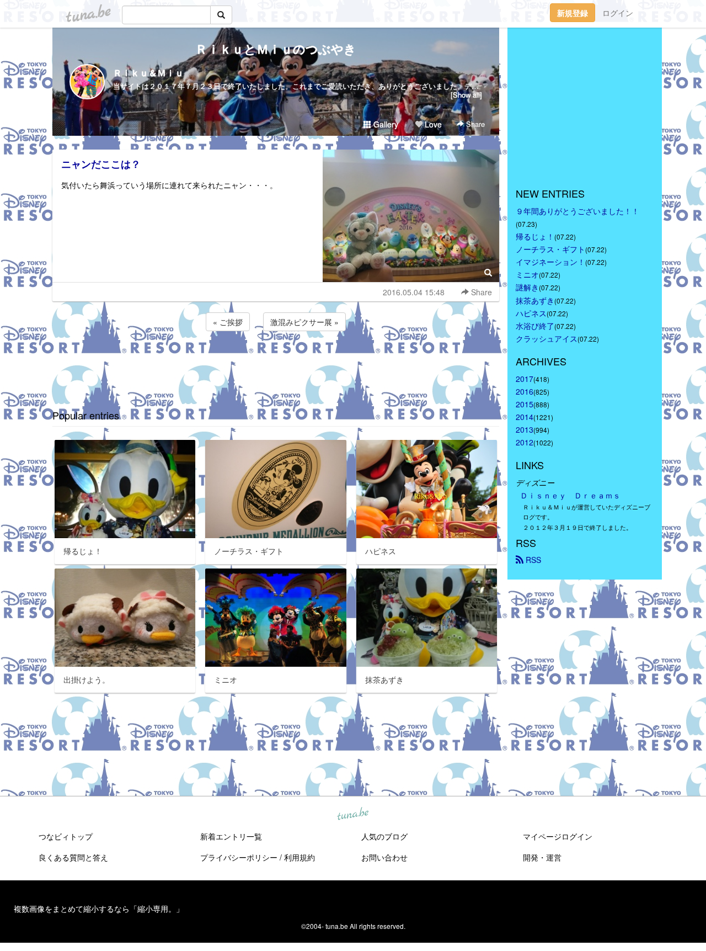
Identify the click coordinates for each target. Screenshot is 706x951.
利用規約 (299, 857)
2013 (524, 429)
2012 (524, 442)
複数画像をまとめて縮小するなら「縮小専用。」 (99, 908)
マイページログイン (557, 836)
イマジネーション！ (550, 261)
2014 (524, 416)
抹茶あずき (535, 300)
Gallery (384, 124)
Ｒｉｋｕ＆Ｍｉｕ (148, 72)
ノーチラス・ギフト (550, 248)
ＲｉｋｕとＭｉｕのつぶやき (275, 48)
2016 (524, 391)
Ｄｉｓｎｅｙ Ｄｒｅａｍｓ (570, 495)
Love (432, 124)
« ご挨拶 (228, 321)
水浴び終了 (535, 325)
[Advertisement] (275, 363)
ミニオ (527, 274)
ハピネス (531, 312)
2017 (524, 378)
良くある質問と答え (73, 857)
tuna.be (352, 815)
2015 (524, 404)
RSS (532, 559)
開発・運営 (542, 857)
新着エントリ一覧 (231, 836)
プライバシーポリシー (238, 857)
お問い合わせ (384, 857)
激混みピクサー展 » (304, 321)
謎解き (527, 287)
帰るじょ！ (535, 236)
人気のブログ (384, 836)
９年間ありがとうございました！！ (577, 210)
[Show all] (466, 94)
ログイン (617, 12)
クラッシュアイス (546, 338)
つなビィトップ (66, 836)
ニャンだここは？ (101, 164)
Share (474, 124)
